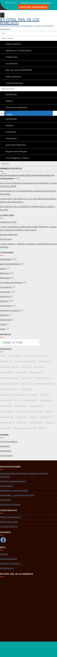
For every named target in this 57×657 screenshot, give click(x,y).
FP (16, 400)
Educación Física (9, 389)
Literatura (36, 411)
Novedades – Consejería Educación (17, 495)
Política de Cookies (9, 521)
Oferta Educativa (7, 89)
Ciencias (39, 366)
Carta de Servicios (14, 83)
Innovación (11, 132)
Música (48, 411)
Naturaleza (7, 417)
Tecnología (5, 319)
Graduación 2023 (8, 222)
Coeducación (37, 372)
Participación (8, 422)
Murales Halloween (9, 234)
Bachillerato (11, 94)
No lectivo (21, 417)
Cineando (7, 372)
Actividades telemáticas (37, 355)
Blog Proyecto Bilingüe (16, 151)
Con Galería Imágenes (11, 282)
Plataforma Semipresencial (13, 481)
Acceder (4, 554)
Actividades (11, 119)
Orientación (11, 138)
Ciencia (26, 366)
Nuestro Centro (7, 38)
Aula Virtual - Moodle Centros (33, 7)
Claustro (21, 372)
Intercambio (7, 411)
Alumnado (6, 361)
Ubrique (5, 428)
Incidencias (5, 499)
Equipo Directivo (13, 44)
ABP (4, 355)
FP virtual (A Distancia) (10, 178)
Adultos (9, 101)
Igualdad (6, 406)
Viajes (3, 324)
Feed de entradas (8, 558)
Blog (3, 113)
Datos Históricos (13, 76)
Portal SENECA (6, 486)
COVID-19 (27, 378)
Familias (33, 394)
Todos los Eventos (8, 441)
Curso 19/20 (43, 378)
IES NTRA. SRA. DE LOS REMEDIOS (20, 21)
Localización (11, 63)
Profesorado (11, 57)
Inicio (3, 33)
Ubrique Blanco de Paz (24, 428)
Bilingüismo (5, 278)
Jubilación (5, 296)
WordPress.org (7, 568)
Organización (6, 455)
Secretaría (5, 446)
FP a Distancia (29, 400)
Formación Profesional (16, 107)
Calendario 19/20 (10, 366)
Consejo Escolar (10, 378)
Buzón (3, 173)
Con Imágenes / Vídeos (17, 158)
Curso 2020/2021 (9, 383)
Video (2, 329)
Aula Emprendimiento (16, 145)
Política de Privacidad (10, 517)
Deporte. (25, 383)
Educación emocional (44, 383)
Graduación (6, 287)
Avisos (3, 268)
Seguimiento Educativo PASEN (14, 490)
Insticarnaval (36, 406)
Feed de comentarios (10, 563)
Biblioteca (5, 163)
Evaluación (26, 389)
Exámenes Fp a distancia (13, 394)
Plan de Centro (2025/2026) (19, 70)
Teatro (50, 422)
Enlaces (4, 168)
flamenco (6, 400)
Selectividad (36, 422)
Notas (34, 417)
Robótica (4, 315)
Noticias (9, 125)
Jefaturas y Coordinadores (18, 50)
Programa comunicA (10, 310)
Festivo (44, 394)
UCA (41, 428)
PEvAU (21, 422)
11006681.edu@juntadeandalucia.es (36, 2)
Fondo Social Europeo (10, 504)
